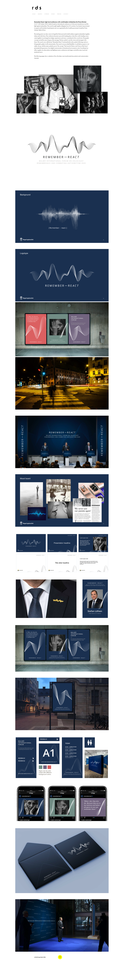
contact (65, 14)
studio (53, 14)
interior (46, 14)
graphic (40, 14)
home (33, 14)
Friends (59, 14)
